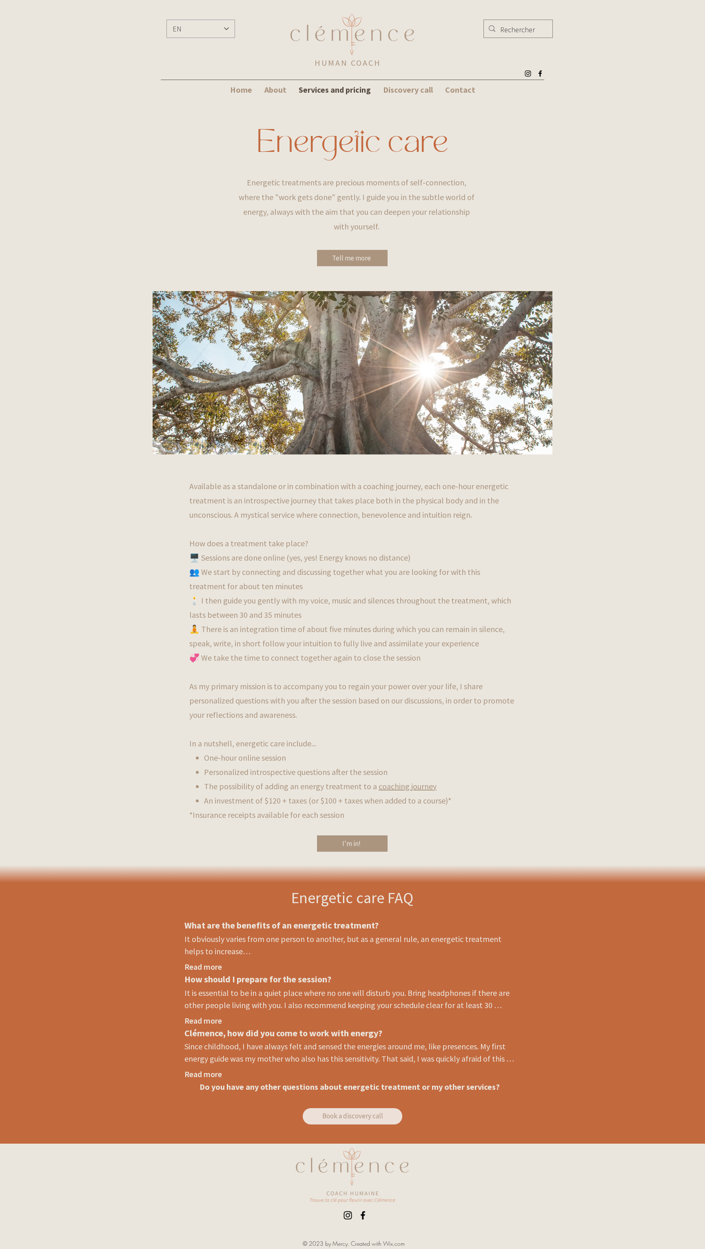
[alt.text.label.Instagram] (528, 73)
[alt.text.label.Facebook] (540, 73)
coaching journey (408, 786)
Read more (203, 967)
